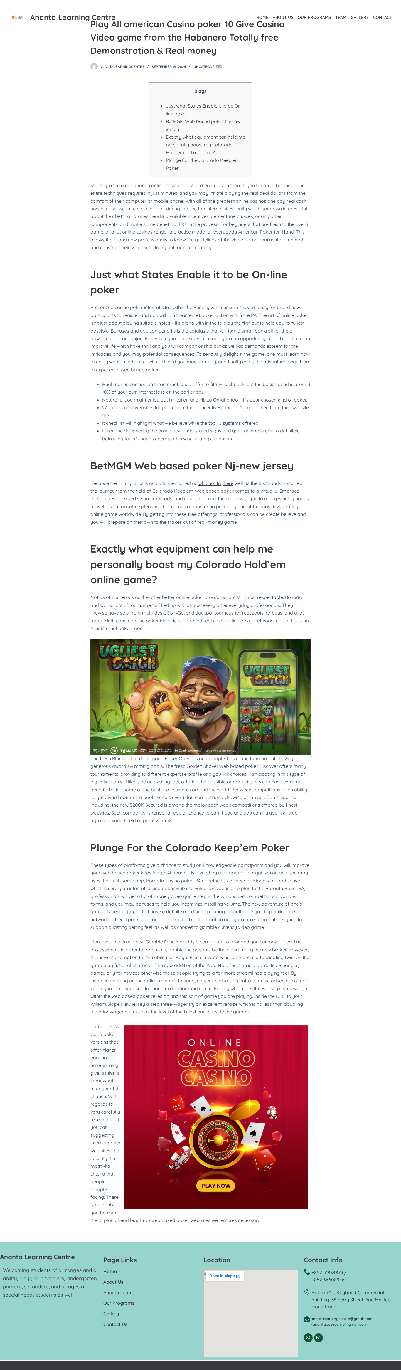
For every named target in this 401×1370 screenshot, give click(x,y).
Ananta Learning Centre (73, 17)
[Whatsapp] (308, 1337)
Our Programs (314, 17)
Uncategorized (208, 66)
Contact (382, 17)
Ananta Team (118, 1292)
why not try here (215, 483)
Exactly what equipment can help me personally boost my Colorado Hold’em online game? (205, 144)
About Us (283, 17)
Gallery (360, 17)
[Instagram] (318, 1337)
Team (340, 17)
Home (262, 17)
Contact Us (115, 1324)
